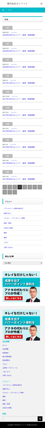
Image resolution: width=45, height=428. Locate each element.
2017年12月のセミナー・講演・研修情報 (18, 83)
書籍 (5, 233)
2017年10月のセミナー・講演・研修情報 (18, 115)
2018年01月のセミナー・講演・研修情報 (18, 67)
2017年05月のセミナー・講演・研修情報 (18, 179)
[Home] (3, 10)
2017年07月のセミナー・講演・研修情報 (18, 147)
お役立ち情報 (8, 228)
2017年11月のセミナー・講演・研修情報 (18, 99)
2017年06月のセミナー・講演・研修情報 (18, 163)
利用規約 (5, 353)
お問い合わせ (8, 247)
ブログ (6, 242)
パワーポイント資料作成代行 (13, 208)
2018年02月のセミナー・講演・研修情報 (18, 51)
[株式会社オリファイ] (17, 3)
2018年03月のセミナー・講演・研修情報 (18, 35)
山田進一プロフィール (10, 368)
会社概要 (5, 349)
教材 (5, 237)
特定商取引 (6, 360)
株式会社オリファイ (20, 425)
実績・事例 (7, 223)
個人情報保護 (7, 356)
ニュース (14, 32)
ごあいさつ (6, 372)
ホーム (4, 345)
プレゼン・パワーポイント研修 (14, 218)
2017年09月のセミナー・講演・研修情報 (18, 131)
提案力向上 (7, 213)
